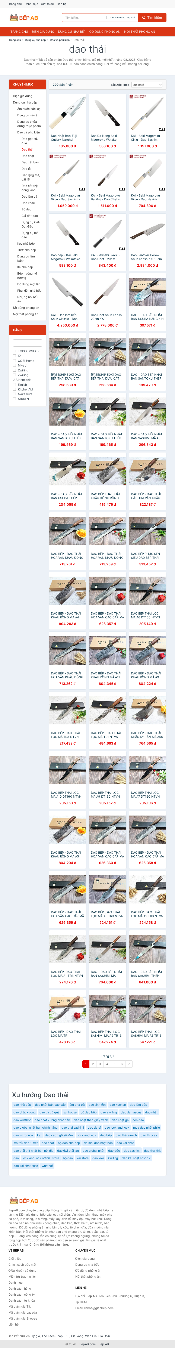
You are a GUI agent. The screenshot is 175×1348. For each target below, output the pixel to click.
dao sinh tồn (97, 1104)
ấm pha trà (77, 1104)
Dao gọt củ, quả (30, 141)
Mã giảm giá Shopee (23, 1318)
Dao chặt (28, 156)
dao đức (114, 1150)
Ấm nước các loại (29, 109)
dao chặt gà (120, 1120)
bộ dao (68, 1158)
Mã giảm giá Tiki (20, 1306)
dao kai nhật (125, 1143)
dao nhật (151, 1112)
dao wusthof (22, 1120)
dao (16, 1158)
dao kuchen (117, 1104)
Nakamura (25, 394)
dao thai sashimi (72, 1127)
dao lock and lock (117, 1127)
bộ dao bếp (88, 1112)
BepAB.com (87, 1344)
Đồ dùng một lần (28, 284)
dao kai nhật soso (25, 1166)
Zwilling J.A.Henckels (22, 377)
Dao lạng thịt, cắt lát (31, 177)
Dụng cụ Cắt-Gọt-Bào (31, 224)
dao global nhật (93, 1150)
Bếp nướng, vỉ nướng (27, 275)
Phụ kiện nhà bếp (29, 290)
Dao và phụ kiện (60, 39)
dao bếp (106, 1135)
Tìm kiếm (154, 17)
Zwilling (23, 370)
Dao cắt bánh (31, 162)
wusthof (47, 1166)
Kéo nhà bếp (26, 243)
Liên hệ (62, 4)
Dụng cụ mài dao (30, 235)
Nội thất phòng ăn (139, 31)
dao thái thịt (152, 1150)
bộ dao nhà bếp (69, 1143)
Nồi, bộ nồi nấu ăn (27, 299)
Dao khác (28, 203)
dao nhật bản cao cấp (50, 1104)
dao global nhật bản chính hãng (35, 1127)
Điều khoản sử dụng (22, 1270)
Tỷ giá (35, 1336)
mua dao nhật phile (146, 1127)
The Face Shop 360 (55, 1336)
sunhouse (70, 1112)
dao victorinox (23, 1135)
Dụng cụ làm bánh (26, 258)
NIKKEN (23, 399)
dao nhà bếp (22, 1104)
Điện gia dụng (43, 31)
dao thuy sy (149, 1135)
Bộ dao (26, 209)
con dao (138, 1120)
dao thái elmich (126, 1135)
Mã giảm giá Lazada (23, 1312)
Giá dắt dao (30, 215)
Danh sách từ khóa (22, 1300)
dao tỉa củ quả (49, 1112)
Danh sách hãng (20, 1288)
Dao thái (27, 149)
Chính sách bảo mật (22, 1264)
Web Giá (91, 1336)
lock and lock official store (41, 1158)
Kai (20, 356)
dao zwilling (109, 1112)
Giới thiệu (47, 4)
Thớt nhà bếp (26, 250)
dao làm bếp (138, 1104)
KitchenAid (25, 389)
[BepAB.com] (24, 17)
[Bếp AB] (30, 1200)
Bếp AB (104, 1344)
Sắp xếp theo (120, 84)
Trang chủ (15, 4)
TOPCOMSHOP (28, 351)
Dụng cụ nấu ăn (28, 115)
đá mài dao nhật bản (98, 1143)
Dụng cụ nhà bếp (72, 31)
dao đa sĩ (94, 1127)
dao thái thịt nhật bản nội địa (33, 1150)
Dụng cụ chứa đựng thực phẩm (29, 124)
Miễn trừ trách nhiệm (23, 1276)
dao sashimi (132, 1150)
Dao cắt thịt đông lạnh (30, 188)
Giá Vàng (77, 1336)
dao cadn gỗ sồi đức (59, 1135)
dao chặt (48, 1143)
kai (39, 1135)
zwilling (113, 1158)
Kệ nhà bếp (25, 267)
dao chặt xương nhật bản (52, 1120)
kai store (83, 1158)
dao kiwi (98, 1158)
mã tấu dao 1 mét (25, 1143)
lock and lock (87, 1135)
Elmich (22, 384)
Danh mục (31, 4)
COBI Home (26, 360)
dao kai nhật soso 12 (136, 1158)
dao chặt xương (24, 1112)
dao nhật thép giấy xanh (91, 1120)
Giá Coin (104, 1336)
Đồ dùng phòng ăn (104, 31)
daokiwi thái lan (68, 1150)
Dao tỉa (26, 168)
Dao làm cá (29, 196)
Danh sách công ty (22, 1294)
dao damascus (131, 1112)
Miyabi (22, 365)
